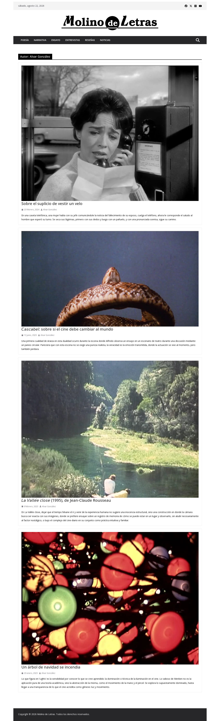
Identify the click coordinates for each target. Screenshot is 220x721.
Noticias (105, 40)
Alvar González (50, 209)
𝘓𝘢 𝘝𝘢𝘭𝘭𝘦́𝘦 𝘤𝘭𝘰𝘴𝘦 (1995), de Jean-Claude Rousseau (66, 500)
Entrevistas (72, 40)
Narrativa (40, 40)
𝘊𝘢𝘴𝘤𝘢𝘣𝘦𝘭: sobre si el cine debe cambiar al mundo (67, 329)
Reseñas (90, 40)
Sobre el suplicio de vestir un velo (51, 203)
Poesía (25, 40)
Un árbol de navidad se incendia (50, 667)
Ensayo (55, 40)
